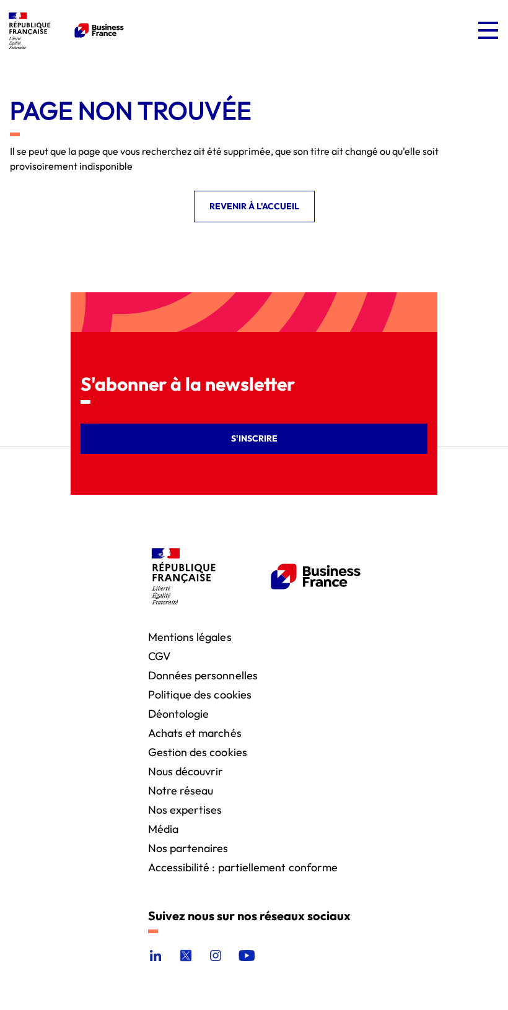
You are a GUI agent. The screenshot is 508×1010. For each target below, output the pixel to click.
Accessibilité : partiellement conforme (243, 867)
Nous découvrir (186, 771)
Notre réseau (181, 790)
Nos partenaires (188, 847)
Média (163, 828)
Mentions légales (190, 636)
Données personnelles (203, 675)
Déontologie (178, 713)
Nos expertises (185, 809)
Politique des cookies (200, 694)
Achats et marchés (195, 732)
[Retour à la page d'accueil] (64, 30)
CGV (159, 655)
